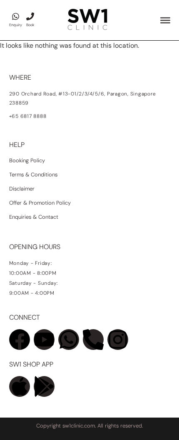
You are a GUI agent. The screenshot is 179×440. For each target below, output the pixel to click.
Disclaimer (22, 188)
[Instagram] (117, 339)
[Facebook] (19, 339)
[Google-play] (44, 386)
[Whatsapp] (68, 339)
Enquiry (15, 24)
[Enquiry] (16, 16)
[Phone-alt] (93, 339)
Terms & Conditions (33, 174)
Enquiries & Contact (34, 216)
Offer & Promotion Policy (40, 202)
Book (30, 24)
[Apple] (19, 386)
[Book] (30, 16)
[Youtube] (44, 339)
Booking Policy (27, 160)
